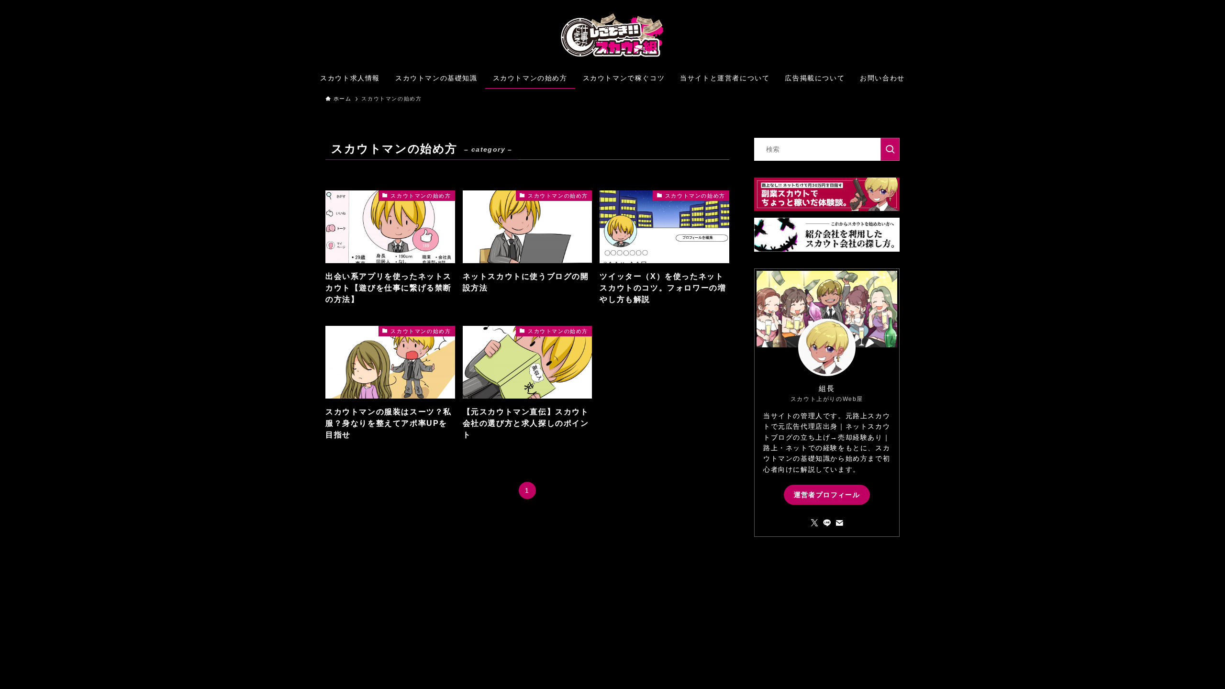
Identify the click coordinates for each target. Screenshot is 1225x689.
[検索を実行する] (890, 149)
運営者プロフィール (827, 495)
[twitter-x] (814, 523)
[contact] (839, 523)
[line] (827, 523)
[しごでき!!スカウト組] (612, 35)
